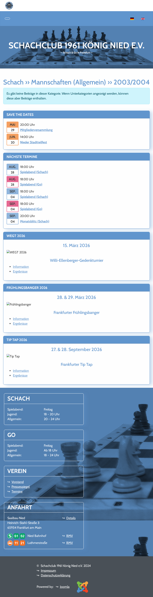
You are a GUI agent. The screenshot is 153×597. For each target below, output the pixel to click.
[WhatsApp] (14, 5)
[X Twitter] (27, 5)
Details (71, 518)
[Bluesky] (24, 5)
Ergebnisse (20, 271)
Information (21, 267)
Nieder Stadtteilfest (33, 142)
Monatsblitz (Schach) (34, 221)
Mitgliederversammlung (36, 130)
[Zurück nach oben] (148, 592)
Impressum (48, 570)
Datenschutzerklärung (55, 575)
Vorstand (18, 482)
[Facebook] (18, 5)
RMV (69, 536)
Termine (17, 491)
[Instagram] (21, 5)
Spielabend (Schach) (34, 172)
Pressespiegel (21, 487)
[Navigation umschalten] (7, 19)
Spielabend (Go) (31, 184)
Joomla (65, 587)
